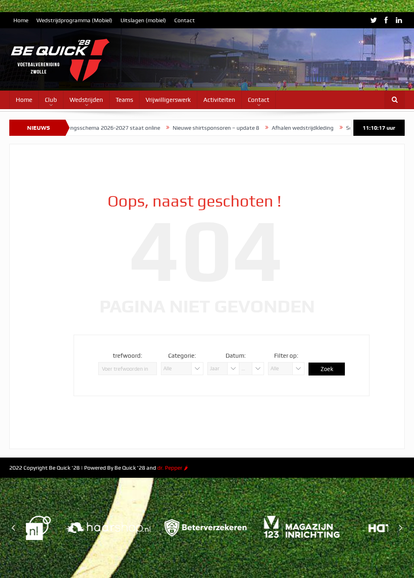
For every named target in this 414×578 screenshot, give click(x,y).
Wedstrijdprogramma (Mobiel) (74, 20)
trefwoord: (127, 355)
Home (20, 20)
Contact (184, 20)
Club (51, 99)
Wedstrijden (86, 99)
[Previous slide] (14, 528)
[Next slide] (400, 528)
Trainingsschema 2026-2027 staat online (84, 127)
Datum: (236, 355)
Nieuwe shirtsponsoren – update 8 (192, 127)
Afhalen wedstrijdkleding (279, 127)
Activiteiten (219, 99)
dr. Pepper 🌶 (172, 467)
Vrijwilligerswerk (168, 99)
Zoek (327, 369)
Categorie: (182, 355)
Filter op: (286, 355)
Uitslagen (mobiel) (143, 20)
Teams (124, 99)
